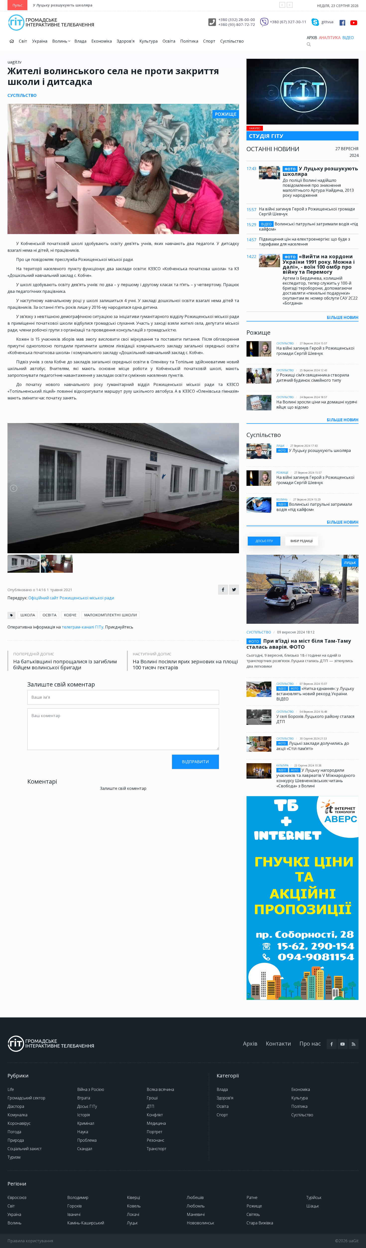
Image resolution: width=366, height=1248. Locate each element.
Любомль (196, 1206)
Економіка (101, 41)
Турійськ (313, 1197)
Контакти (278, 1043)
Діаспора (15, 1106)
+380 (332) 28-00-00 (236, 19)
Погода (14, 1131)
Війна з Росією (90, 1089)
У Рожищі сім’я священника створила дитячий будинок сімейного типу (312, 377)
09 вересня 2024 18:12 (295, 632)
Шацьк (312, 1206)
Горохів (74, 1206)
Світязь (253, 1214)
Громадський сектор (26, 1098)
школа (27, 614)
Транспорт (156, 1148)
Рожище (282, 473)
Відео (348, 37)
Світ (23, 41)
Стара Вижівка (259, 1223)
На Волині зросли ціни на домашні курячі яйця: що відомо (316, 404)
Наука (82, 1131)
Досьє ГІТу (87, 1106)
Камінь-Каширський (85, 1223)
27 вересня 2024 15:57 (313, 343)
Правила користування (30, 1241)
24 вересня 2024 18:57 (313, 397)
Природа (15, 1140)
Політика (189, 41)
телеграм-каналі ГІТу (82, 627)
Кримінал (85, 1123)
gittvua (327, 21)
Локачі (133, 1214)
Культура (148, 41)
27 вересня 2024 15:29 (307, 499)
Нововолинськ (200, 1223)
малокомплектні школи (110, 614)
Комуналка (17, 1115)
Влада (80, 41)
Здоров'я (125, 41)
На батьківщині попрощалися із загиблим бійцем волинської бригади (65, 665)
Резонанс (155, 1140)
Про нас (310, 1043)
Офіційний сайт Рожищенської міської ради (71, 598)
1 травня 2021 (59, 589)
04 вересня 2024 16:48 (313, 712)
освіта (49, 614)
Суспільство (232, 41)
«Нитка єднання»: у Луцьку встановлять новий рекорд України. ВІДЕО (315, 694)
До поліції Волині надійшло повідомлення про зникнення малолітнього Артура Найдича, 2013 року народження (318, 188)
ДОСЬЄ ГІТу (264, 541)
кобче (70, 614)
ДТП (150, 1106)
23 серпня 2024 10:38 (307, 765)
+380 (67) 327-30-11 (288, 21)
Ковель (134, 1206)
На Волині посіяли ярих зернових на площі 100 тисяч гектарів (185, 665)
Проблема (87, 1140)
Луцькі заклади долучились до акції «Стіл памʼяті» (312, 746)
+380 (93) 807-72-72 (236, 24)
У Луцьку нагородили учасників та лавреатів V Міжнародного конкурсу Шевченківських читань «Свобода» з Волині (315, 778)
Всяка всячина (160, 1089)
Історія (83, 1115)
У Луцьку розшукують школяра (62, 5)
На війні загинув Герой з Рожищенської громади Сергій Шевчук (307, 211)
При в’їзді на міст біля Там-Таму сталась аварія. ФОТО (298, 643)
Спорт (209, 41)
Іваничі (73, 1214)
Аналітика (329, 37)
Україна (39, 41)
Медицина (156, 1123)
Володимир (77, 1197)
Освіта (169, 41)
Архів (312, 37)
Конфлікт (155, 1115)
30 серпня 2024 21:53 (313, 739)
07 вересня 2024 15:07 (313, 684)
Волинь (60, 41)
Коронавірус (19, 1123)
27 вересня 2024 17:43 (304, 446)
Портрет (154, 1131)
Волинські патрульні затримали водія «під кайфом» (308, 226)
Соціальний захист (24, 1148)
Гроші (152, 1098)
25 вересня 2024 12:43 (313, 370)
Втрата (83, 1098)
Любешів (195, 1197)
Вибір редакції (302, 541)
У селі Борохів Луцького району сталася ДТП (315, 719)
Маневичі (196, 1214)
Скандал (84, 1148)
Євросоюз (16, 1197)
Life (10, 1089)
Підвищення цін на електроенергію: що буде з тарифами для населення (304, 242)
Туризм (13, 1157)
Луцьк (280, 446)
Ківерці (133, 1197)
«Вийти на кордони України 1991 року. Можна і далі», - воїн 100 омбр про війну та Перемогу (319, 264)
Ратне (251, 1197)
